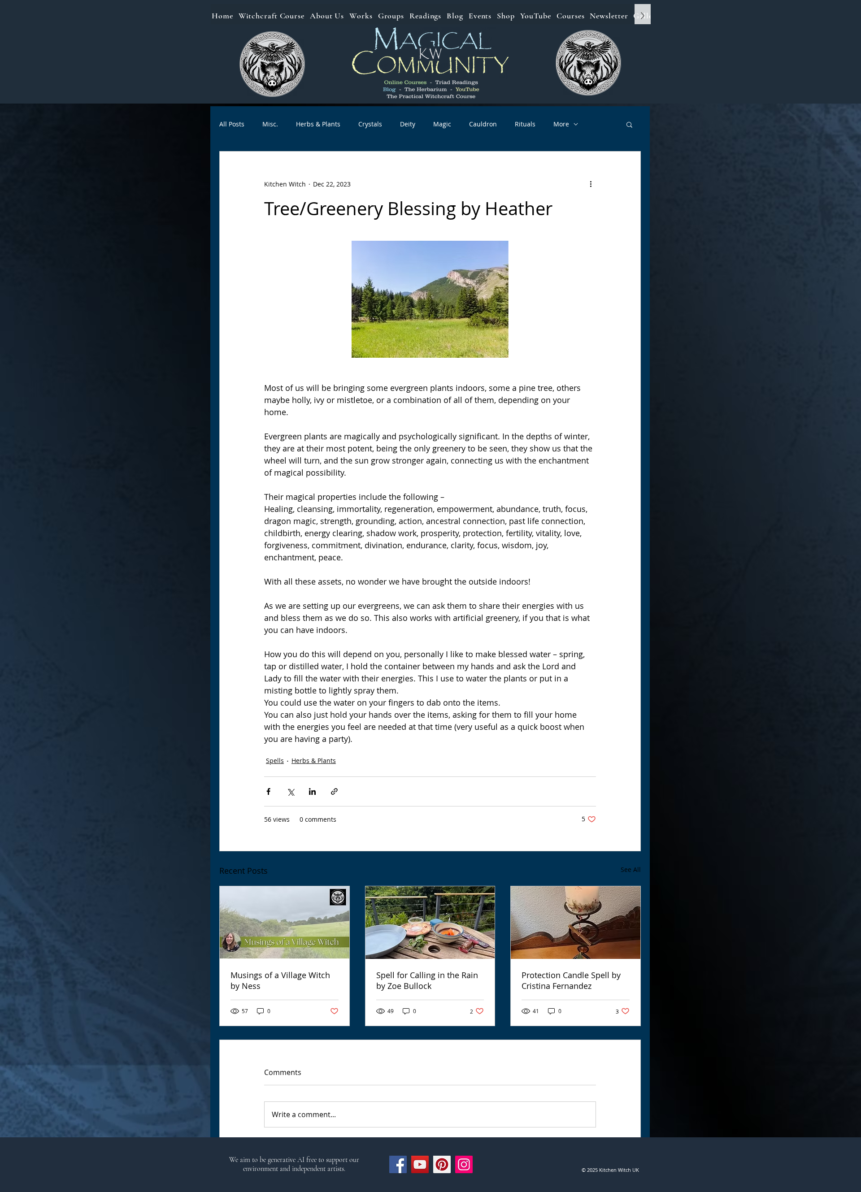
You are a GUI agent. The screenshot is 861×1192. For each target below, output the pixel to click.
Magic (442, 124)
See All (631, 869)
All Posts (231, 124)
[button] (629, 124)
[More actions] (590, 183)
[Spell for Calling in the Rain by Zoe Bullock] (430, 922)
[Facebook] (398, 1164)
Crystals (370, 124)
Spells (275, 760)
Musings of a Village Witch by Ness (280, 980)
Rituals (525, 124)
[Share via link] (334, 791)
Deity (407, 124)
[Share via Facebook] (268, 791)
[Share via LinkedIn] (312, 791)
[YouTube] (420, 1164)
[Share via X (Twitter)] (290, 791)
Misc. (270, 124)
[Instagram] (464, 1164)
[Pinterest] (442, 1164)
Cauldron (483, 124)
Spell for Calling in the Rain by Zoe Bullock (427, 980)
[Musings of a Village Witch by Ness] (284, 922)
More (561, 124)
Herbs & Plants (318, 124)
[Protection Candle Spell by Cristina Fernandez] (575, 922)
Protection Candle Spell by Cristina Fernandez (571, 980)
